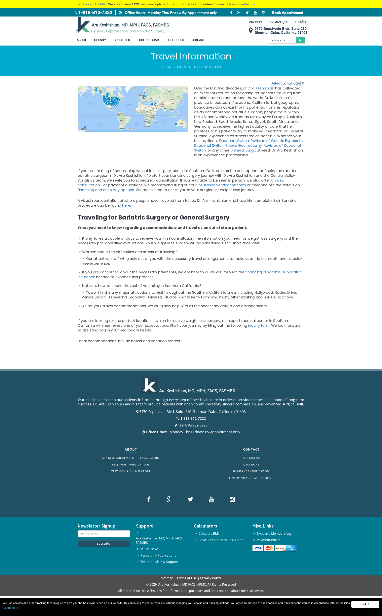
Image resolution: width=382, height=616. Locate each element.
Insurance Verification (251, 471)
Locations (251, 464)
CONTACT (251, 449)
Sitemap (167, 578)
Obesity (100, 40)
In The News (149, 549)
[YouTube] (211, 500)
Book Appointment (287, 12)
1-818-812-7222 (95, 12)
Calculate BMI (209, 533)
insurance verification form (222, 185)
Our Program (148, 40)
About (81, 40)
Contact (198, 40)
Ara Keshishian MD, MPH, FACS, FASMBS (131, 458)
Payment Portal (268, 540)
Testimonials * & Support (130, 471)
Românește (279, 22)
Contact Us (251, 458)
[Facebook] (149, 500)
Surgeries (122, 40)
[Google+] (168, 500)
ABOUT (131, 449)
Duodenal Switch (234, 140)
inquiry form (259, 325)
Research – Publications (131, 464)
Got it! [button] (365, 604)
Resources (175, 40)
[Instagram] (231, 500)
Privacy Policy (210, 578)
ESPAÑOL (301, 22)
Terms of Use (187, 578)
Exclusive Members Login (275, 533)
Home (167, 66)
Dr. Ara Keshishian (258, 88)
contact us (230, 4)
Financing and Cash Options (251, 478)
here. (126, 205)
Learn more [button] (10, 607)
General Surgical (245, 150)
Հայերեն (256, 22)
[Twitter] (190, 500)
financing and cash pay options (106, 189)
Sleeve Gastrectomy (243, 145)
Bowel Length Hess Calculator (221, 540)
